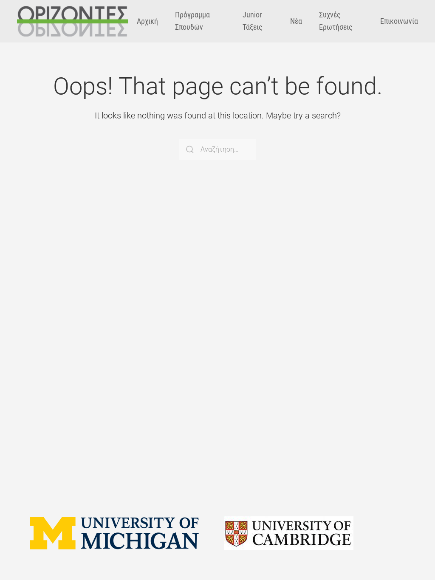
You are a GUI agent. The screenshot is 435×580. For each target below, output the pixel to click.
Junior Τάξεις (253, 20)
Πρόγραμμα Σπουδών (192, 20)
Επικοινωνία (399, 21)
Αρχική (147, 21)
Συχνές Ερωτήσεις (336, 20)
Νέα (296, 21)
